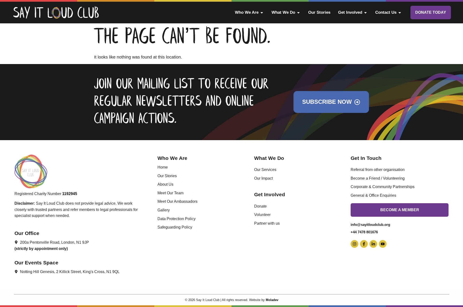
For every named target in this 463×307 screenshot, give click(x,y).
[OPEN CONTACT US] (400, 12)
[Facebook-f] (364, 244)
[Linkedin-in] (373, 244)
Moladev (272, 300)
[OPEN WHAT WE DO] (298, 12)
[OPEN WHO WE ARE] (262, 12)
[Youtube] (383, 244)
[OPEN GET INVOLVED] (365, 12)
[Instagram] (354, 244)
